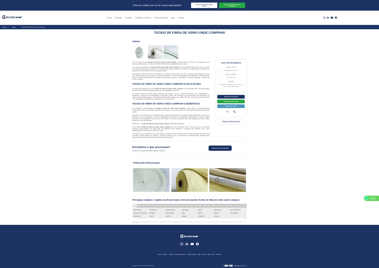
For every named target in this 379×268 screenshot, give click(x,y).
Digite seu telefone (231, 74)
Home (109, 18)
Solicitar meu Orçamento (231, 96)
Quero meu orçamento (220, 148)
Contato (181, 18)
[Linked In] (328, 17)
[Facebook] (336, 17)
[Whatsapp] (227, 112)
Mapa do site (210, 254)
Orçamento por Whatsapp (231, 101)
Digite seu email (231, 67)
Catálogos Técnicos (143, 18)
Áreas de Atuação (161, 18)
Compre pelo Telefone (231, 106)
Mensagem (231, 81)
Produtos (128, 18)
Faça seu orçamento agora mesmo (204, 5)
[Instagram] (324, 17)
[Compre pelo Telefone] (234, 112)
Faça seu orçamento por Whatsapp (232, 5)
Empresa (118, 18)
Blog (173, 18)
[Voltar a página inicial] (12, 17)
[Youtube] (332, 17)
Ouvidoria (218, 254)
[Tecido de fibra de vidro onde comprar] (139, 52)
